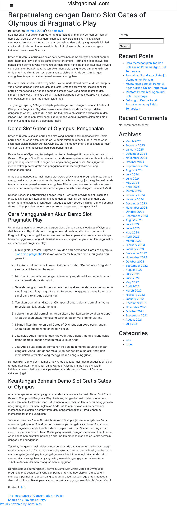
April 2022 (132, 286)
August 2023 (134, 220)
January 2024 (135, 199)
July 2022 (132, 274)
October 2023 (135, 211)
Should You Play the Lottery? (27, 500)
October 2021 (135, 311)
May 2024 (132, 182)
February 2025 (135, 145)
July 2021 (132, 323)
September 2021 (136, 315)
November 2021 (136, 307)
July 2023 (132, 224)
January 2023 (135, 249)
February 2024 (135, 195)
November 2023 (136, 207)
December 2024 (136, 153)
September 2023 (137, 216)
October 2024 (135, 162)
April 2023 (132, 236)
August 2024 (134, 170)
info (23, 487)
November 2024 (136, 158)
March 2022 (134, 290)
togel (129, 344)
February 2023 (135, 245)
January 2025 (135, 149)
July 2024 (132, 174)
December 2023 (136, 203)
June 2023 (133, 228)
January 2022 (135, 299)
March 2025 (134, 141)
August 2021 (134, 319)
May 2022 (132, 282)
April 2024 (132, 187)
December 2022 (136, 253)
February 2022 (135, 294)
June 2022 (133, 278)
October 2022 (135, 261)
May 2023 (132, 232)
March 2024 (134, 191)
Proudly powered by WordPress (20, 504)
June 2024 (133, 178)
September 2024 (137, 166)
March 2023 (134, 240)
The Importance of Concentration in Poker (36, 495)
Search (123, 35)
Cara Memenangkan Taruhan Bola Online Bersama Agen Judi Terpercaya (146, 67)
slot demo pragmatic (28, 254)
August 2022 (134, 269)
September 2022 (137, 265)
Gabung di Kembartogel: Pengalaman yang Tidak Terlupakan (141, 104)
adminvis (57, 30)
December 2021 (136, 303)
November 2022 (136, 257)
